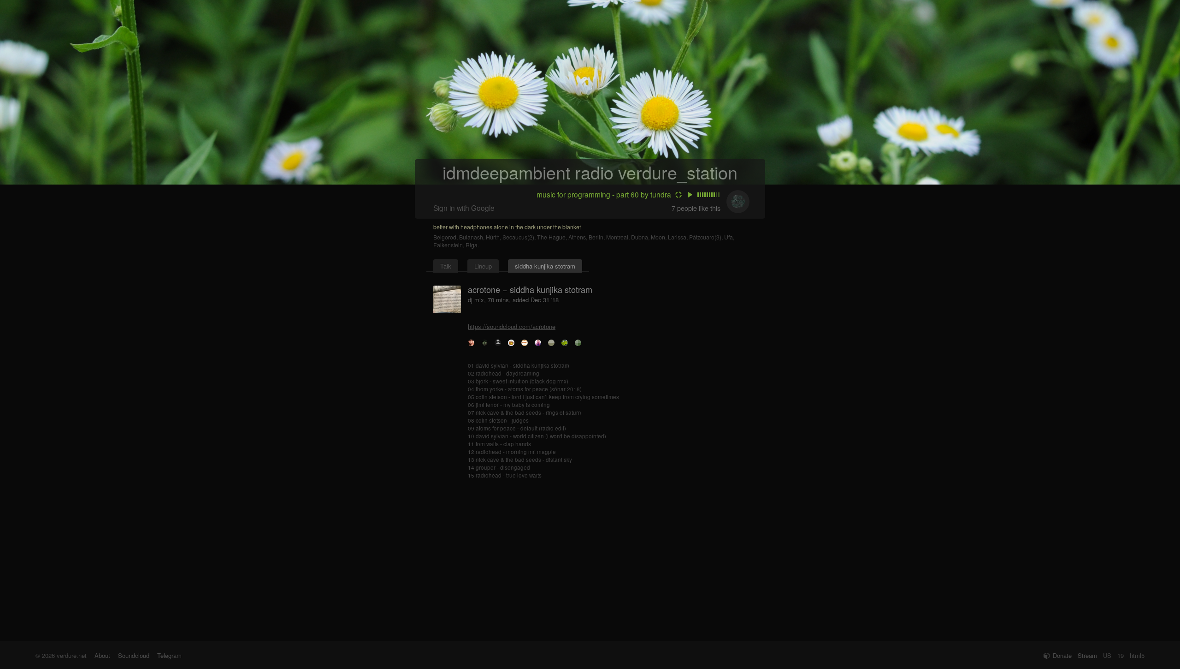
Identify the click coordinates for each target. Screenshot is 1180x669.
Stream (1087, 655)
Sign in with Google (464, 208)
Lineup (483, 266)
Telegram (169, 655)
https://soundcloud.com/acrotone (511, 326)
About (102, 655)
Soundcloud (133, 655)
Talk (445, 266)
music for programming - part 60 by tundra (604, 194)
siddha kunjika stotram (545, 266)
